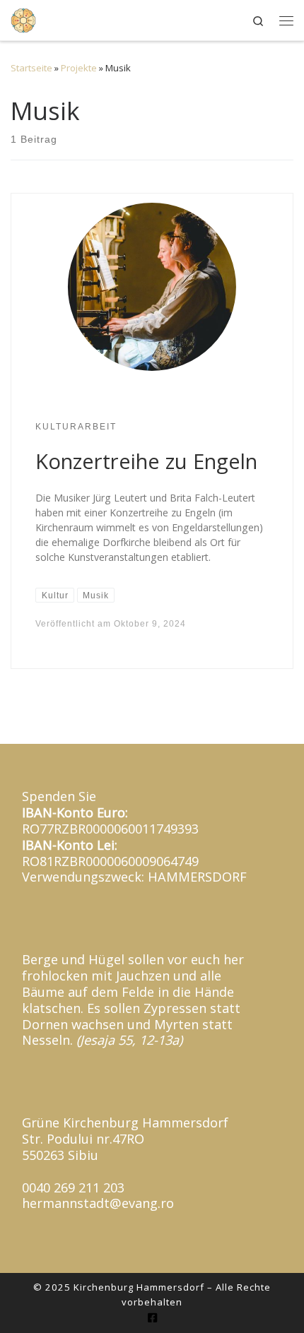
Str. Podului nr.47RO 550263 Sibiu (83, 1146)
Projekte (79, 67)
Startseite (31, 67)
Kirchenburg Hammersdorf (139, 1287)
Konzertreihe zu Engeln (146, 461)
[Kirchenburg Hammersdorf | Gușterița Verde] (23, 18)
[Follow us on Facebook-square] (152, 1318)
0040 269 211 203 (73, 1187)
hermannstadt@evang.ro (98, 1203)
